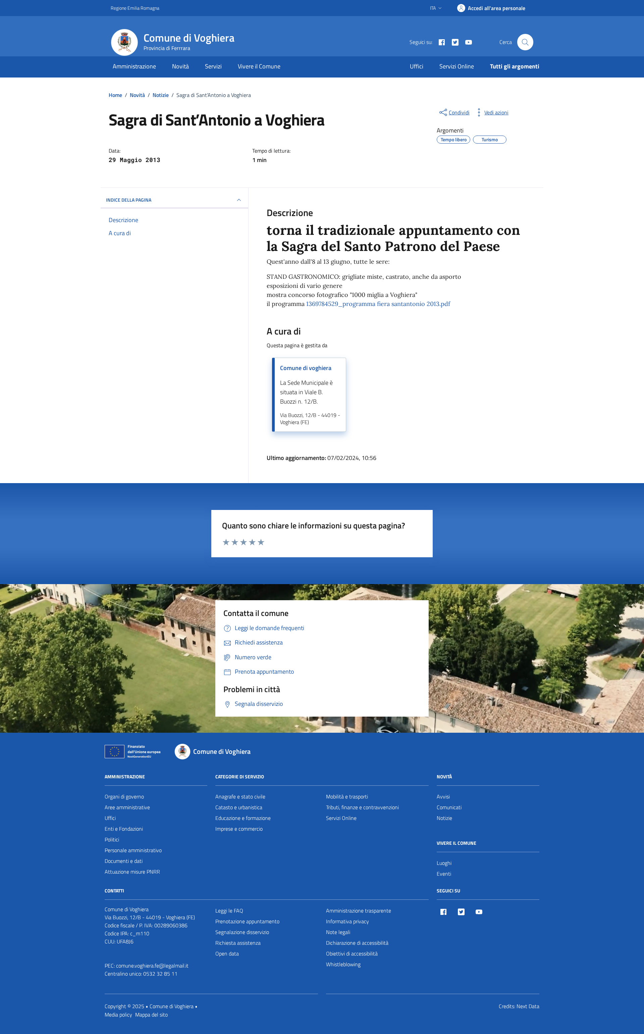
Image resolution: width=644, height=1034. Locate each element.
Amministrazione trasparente (358, 911)
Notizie (444, 818)
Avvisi (443, 796)
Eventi (444, 874)
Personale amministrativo (133, 850)
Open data (227, 953)
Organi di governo (124, 796)
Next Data (528, 1006)
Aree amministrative (127, 807)
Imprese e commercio (239, 829)
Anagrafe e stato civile (240, 796)
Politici (112, 839)
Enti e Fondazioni (124, 829)
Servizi (213, 66)
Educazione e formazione (243, 818)
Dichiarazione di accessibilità (357, 943)
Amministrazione (134, 66)
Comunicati (449, 807)
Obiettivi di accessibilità (352, 953)
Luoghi (444, 863)
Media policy (118, 1015)
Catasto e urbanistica (238, 807)
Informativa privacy (347, 921)
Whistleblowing (343, 964)
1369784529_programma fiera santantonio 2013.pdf (378, 304)
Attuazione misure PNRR (132, 872)
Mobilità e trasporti (347, 796)
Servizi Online (456, 66)
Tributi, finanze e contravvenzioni (362, 807)
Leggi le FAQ (229, 911)
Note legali (338, 932)
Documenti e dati (124, 861)
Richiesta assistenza (238, 943)
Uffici (416, 66)
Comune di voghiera (305, 367)
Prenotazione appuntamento (247, 921)
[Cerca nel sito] (525, 42)
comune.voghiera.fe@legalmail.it (152, 966)
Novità (180, 66)
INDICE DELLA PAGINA (128, 199)
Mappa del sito (151, 1015)
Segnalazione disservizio (242, 932)
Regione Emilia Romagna (135, 7)
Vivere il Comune (259, 66)
